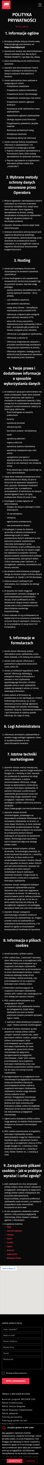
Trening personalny (12, 1417)
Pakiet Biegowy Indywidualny (17, 1410)
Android (10, 1250)
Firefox (10, 1242)
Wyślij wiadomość (15, 1381)
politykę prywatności (20, 1373)
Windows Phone (14, 1258)
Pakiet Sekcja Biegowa (13, 1406)
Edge (9, 1227)
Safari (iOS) (12, 1254)
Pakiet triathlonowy (12, 1403)
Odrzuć (30, 1461)
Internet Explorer (14, 1231)
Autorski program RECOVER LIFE (18, 1399)
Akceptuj (14, 1461)
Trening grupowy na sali (14, 1420)
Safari (9, 1238)
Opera (9, 1246)
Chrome (10, 1235)
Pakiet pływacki (10, 1413)
